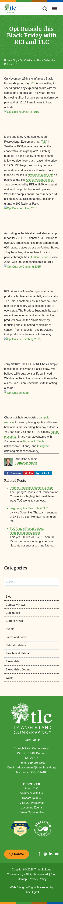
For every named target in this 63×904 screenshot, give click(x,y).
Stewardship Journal (18, 669)
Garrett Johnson (26, 462)
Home (7, 60)
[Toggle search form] (45, 8)
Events (10, 628)
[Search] (53, 581)
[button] (31, 784)
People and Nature (17, 653)
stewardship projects (40, 174)
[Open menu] (54, 8)
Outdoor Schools (40, 257)
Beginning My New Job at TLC (29, 508)
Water (9, 677)
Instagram (43, 446)
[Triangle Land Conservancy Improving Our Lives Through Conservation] (10, 8)
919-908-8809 (37, 762)
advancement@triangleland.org (36, 767)
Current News (14, 620)
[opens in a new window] (39, 854)
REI (33, 83)
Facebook (29, 441)
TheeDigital (31, 892)
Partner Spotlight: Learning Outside (31, 487)
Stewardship (13, 661)
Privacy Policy (38, 879)
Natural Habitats (16, 645)
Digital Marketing (38, 887)
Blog (15, 60)
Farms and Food (16, 637)
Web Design (17, 887)
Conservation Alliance (40, 179)
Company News (16, 604)
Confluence (13, 612)
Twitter (41, 441)
